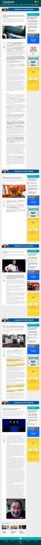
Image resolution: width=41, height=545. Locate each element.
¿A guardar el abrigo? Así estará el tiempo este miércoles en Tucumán (22, 533)
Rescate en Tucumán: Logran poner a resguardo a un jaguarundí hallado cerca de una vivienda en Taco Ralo (33, 21)
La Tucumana (26, 4)
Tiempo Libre (9, 4)
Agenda (30, 4)
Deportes (13, 4)
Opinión (17, 4)
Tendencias (21, 4)
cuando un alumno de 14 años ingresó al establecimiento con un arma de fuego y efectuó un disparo (15, 353)
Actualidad (4, 4)
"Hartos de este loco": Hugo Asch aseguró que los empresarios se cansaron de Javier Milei (32, 31)
